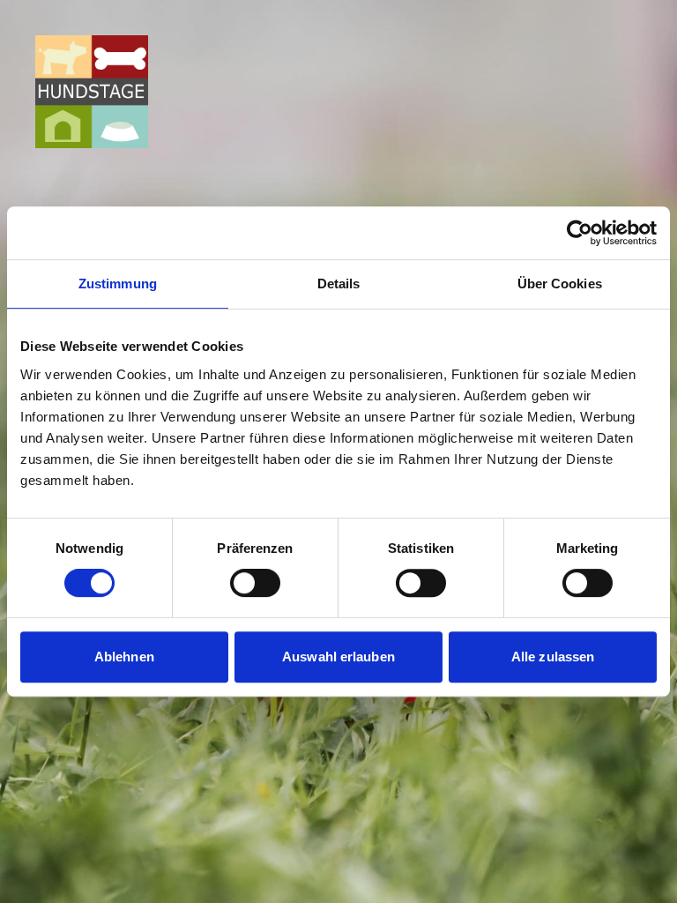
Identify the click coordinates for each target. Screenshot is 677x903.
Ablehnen (124, 656)
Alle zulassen (552, 656)
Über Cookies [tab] (559, 283)
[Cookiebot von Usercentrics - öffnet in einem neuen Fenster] (579, 233)
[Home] (91, 91)
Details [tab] (339, 283)
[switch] (255, 583)
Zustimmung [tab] (117, 283)
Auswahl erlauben (338, 656)
